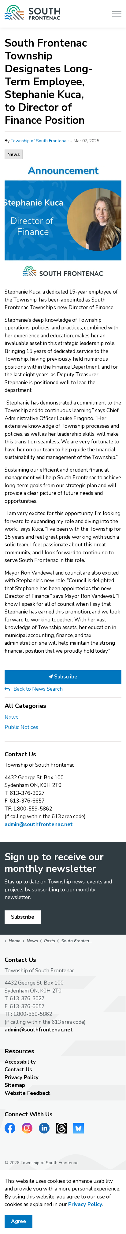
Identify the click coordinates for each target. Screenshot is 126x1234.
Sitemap (15, 1085)
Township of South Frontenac (40, 141)
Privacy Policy (22, 1077)
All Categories (25, 706)
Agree (18, 1221)
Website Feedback (27, 1093)
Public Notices (21, 727)
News (13, 154)
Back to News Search (38, 689)
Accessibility (20, 1061)
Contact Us (18, 1069)
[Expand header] (117, 14)
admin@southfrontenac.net (39, 824)
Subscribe (65, 676)
